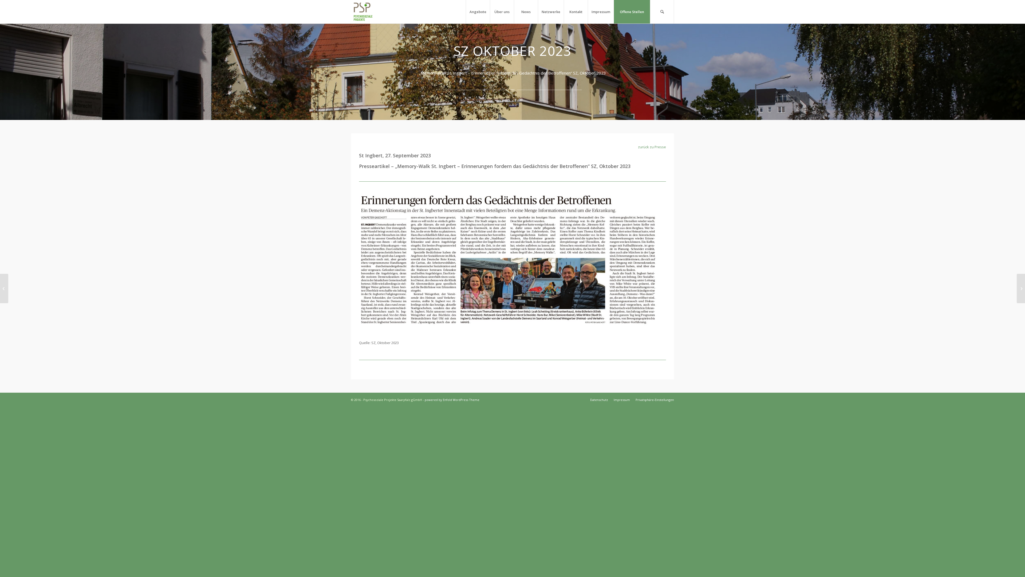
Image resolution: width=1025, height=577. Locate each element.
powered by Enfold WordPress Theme (452, 400)
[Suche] (662, 12)
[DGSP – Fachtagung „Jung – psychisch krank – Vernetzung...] (1021, 288)
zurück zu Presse (652, 147)
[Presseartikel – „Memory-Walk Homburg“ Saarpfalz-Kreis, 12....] (4, 288)
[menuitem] (478, 12)
